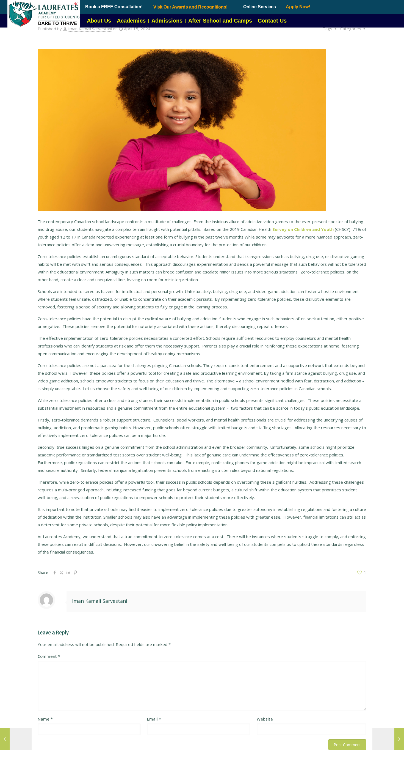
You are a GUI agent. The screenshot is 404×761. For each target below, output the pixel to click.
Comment (49, 656)
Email (154, 719)
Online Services (259, 6)
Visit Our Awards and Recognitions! (190, 7)
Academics (131, 21)
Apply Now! (298, 6)
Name (45, 719)
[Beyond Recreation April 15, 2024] (16, 739)
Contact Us (272, 21)
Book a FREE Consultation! (114, 6)
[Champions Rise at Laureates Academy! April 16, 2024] (388, 739)
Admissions (166, 21)
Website (265, 719)
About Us (99, 21)
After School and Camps (220, 21)
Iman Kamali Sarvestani (90, 28)
